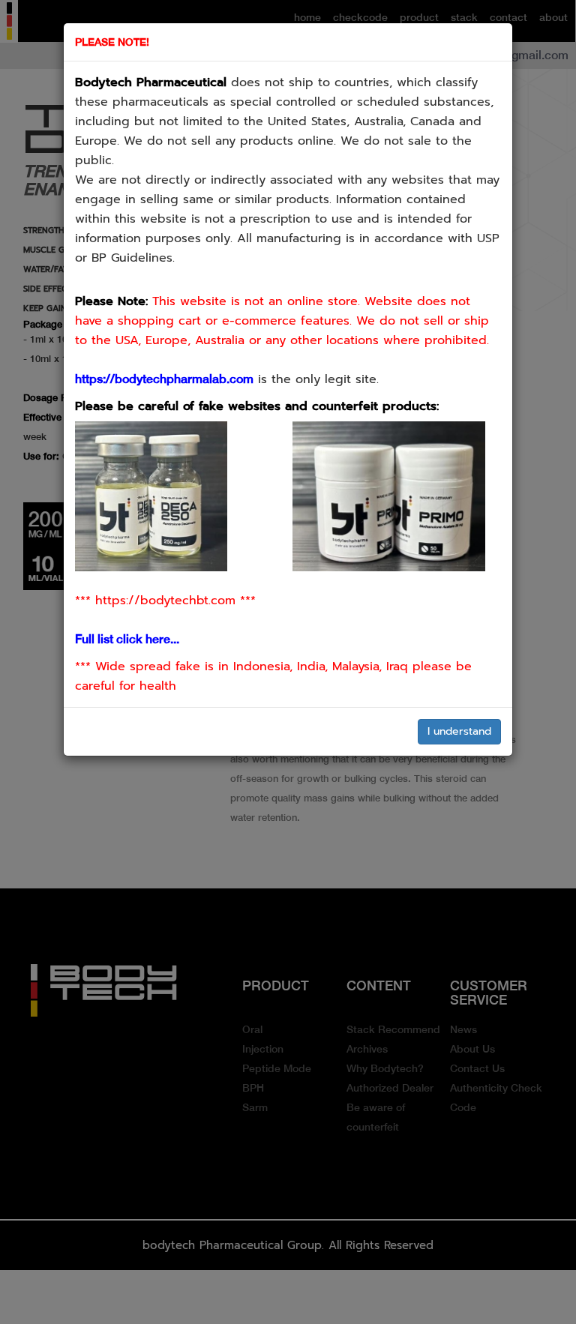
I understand (459, 731)
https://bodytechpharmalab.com (164, 379)
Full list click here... (127, 639)
